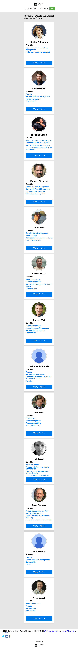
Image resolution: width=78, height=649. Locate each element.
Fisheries (29, 381)
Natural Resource (37, 187)
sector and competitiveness (37, 472)
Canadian (37, 233)
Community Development (35, 194)
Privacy (69, 631)
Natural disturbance (33, 99)
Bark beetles (30, 611)
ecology (31, 235)
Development (35, 330)
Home (64, 631)
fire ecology (33, 279)
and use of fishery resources (38, 378)
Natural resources (38, 560)
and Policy (37, 511)
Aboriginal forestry (33, 425)
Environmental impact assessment (38, 520)
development (35, 374)
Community (35, 192)
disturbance (33, 604)
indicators (34, 513)
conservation (38, 143)
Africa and (32, 465)
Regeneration (31, 101)
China (31, 418)
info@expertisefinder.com (52, 631)
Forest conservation (33, 240)
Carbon (28, 564)
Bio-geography (31, 288)
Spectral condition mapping (38, 140)
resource (39, 238)
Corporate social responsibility (37, 475)
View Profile (39, 63)
